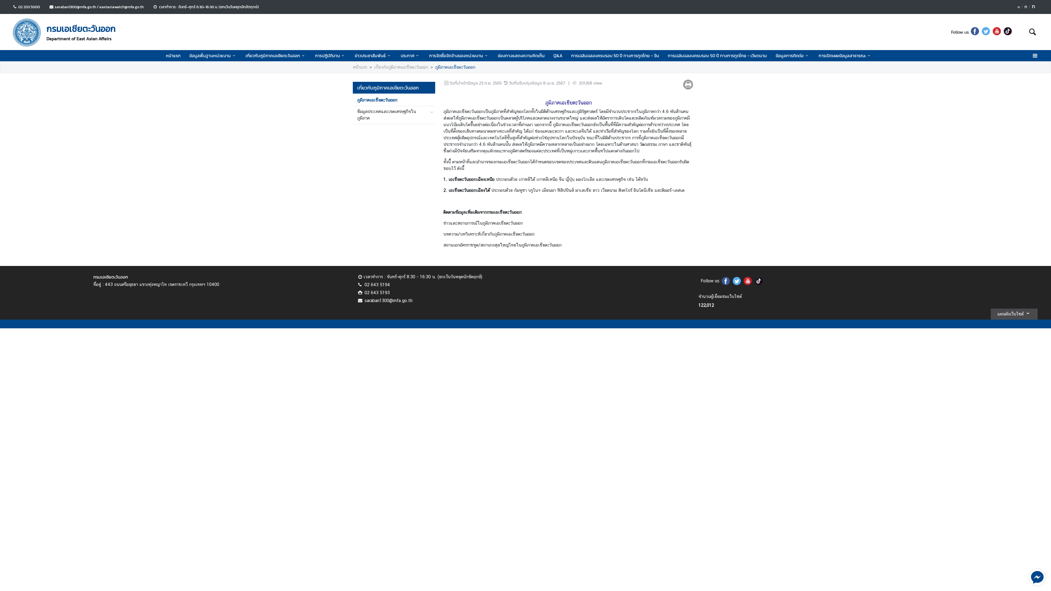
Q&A (557, 55)
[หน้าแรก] (27, 32)
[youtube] (996, 32)
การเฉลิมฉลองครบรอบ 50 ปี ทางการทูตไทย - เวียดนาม (717, 55)
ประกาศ (407, 55)
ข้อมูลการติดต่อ (790, 55)
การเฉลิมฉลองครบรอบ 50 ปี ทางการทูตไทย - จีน (615, 55)
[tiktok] (1007, 32)
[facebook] (974, 32)
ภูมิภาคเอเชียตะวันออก (455, 67)
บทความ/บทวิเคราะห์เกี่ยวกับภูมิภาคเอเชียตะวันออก (489, 234)
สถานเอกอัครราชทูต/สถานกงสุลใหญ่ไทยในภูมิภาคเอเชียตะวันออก (502, 245)
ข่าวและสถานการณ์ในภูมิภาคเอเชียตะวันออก (483, 223)
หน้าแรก (173, 55)
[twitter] (985, 32)
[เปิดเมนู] (1034, 55)
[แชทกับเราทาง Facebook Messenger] (1037, 576)
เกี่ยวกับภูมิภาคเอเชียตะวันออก (273, 55)
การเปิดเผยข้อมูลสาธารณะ (842, 55)
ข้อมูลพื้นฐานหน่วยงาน (210, 55)
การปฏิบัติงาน (327, 55)
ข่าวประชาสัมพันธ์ (370, 55)
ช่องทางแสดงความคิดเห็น (521, 55)
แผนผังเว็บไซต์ (1010, 314)
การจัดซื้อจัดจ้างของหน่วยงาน (456, 55)
